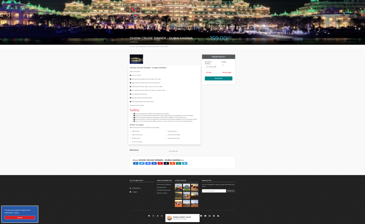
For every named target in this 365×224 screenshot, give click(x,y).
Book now (218, 78)
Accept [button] (19, 217)
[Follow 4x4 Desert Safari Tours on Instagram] (153, 216)
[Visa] (205, 216)
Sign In (218, 2)
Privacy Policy (162, 187)
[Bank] (214, 216)
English (232, 2)
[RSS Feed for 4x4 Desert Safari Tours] (161, 216)
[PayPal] (201, 216)
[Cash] (218, 216)
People (223, 62)
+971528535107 (136, 1)
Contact (226, 7)
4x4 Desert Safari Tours (181, 7)
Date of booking (208, 62)
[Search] (233, 7)
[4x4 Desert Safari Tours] (135, 12)
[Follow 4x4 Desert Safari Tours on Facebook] (149, 216)
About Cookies (162, 193)
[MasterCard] (209, 216)
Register (224, 2)
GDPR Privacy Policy (164, 190)
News (196, 7)
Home (169, 7)
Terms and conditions (164, 184)
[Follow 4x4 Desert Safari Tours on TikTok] (157, 216)
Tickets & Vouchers (206, 7)
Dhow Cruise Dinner (141, 46)
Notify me (230, 191)
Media (217, 7)
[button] (16, 212)
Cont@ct (134, 192)
